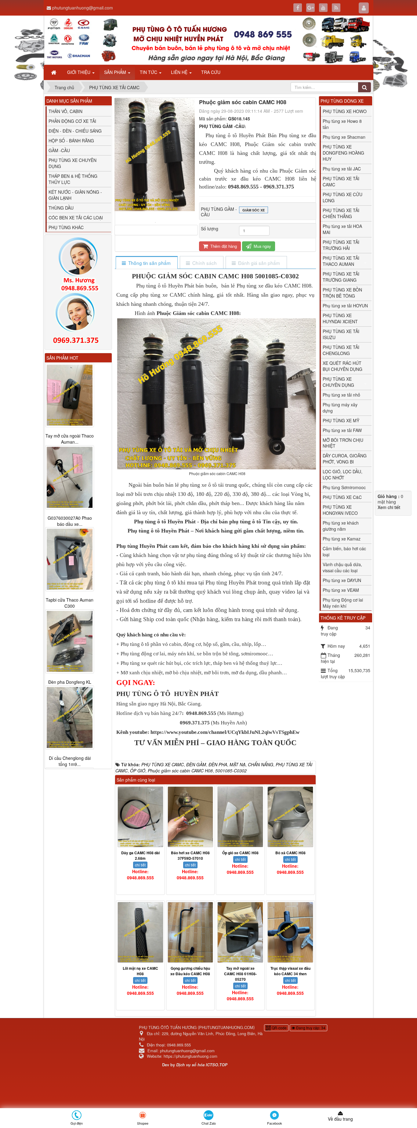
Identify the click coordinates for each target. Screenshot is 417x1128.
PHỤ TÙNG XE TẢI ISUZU (341, 334)
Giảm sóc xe (253, 210)
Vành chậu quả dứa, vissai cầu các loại (342, 567)
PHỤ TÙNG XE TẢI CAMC (341, 181)
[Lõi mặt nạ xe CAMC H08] (140, 932)
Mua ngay (261, 246)
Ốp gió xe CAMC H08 (240, 852)
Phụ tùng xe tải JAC (342, 169)
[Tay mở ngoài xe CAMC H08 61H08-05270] (240, 932)
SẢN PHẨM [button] (115, 72)
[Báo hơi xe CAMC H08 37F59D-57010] (190, 816)
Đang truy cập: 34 (310, 1027)
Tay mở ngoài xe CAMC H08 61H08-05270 (240, 973)
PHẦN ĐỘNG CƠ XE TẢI (72, 121)
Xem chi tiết (389, 507)
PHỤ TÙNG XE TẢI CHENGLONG (341, 350)
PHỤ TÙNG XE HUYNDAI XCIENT (340, 318)
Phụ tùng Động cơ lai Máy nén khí (343, 603)
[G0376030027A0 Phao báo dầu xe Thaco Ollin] (69, 477)
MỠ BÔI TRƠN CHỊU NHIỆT (343, 443)
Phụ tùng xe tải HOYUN (345, 305)
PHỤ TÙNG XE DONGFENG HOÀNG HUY (343, 153)
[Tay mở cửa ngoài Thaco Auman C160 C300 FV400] (69, 395)
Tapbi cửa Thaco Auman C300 (69, 603)
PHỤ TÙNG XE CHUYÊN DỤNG (338, 382)
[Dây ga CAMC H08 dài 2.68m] (140, 816)
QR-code (279, 1027)
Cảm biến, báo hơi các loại (344, 551)
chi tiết (140, 864)
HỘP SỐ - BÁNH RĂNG (71, 140)
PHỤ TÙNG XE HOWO (345, 111)
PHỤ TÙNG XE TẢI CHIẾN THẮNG (341, 213)
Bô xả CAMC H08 (290, 852)
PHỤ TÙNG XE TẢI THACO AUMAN (341, 261)
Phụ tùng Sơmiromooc (344, 487)
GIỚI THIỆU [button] (79, 72)
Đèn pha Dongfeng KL (69, 682)
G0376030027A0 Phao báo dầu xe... (70, 521)
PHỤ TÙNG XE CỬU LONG (342, 197)
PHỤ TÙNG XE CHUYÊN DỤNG (72, 163)
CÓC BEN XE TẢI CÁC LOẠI (76, 217)
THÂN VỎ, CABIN (65, 111)
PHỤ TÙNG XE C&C (342, 497)
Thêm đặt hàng (223, 246)
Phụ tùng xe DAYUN (342, 580)
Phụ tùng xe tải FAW (342, 430)
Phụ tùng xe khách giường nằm (341, 526)
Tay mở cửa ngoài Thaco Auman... (69, 439)
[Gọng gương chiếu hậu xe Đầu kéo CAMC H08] (190, 932)
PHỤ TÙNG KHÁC (66, 227)
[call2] (78, 319)
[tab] (146, 263)
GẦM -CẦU (59, 150)
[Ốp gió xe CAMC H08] (240, 816)
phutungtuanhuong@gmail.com (82, 8)
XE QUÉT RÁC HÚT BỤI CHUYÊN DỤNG (342, 366)
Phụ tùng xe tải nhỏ (341, 395)
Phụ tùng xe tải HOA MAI (342, 229)
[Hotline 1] (78, 264)
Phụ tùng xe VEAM (341, 590)
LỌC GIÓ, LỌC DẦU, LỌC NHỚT (342, 474)
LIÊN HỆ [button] (180, 72)
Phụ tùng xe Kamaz (342, 539)
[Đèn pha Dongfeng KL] (69, 642)
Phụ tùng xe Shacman (344, 137)
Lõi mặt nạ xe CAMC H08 (140, 970)
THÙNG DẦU (61, 208)
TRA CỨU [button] (210, 72)
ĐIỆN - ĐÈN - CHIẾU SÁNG (75, 131)
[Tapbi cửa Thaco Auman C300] (69, 559)
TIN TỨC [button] (149, 72)
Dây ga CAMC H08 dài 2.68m (140, 855)
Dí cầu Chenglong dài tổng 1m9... (70, 761)
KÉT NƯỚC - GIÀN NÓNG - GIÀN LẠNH (75, 195)
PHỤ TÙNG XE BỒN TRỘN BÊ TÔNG (342, 293)
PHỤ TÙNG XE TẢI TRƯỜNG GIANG (341, 277)
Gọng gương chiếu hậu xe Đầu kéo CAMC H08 (190, 970)
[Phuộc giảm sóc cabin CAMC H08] (156, 222)
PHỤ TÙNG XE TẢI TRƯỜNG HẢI (341, 245)
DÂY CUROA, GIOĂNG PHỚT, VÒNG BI (345, 458)
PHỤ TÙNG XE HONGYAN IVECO (340, 510)
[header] (208, 40)
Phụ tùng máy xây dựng (340, 407)
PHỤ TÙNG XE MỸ (341, 420)
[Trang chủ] (54, 72)
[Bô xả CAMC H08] (290, 816)
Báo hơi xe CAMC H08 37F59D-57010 (190, 855)
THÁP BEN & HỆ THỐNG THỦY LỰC (73, 179)
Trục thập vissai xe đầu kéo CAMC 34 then (290, 970)
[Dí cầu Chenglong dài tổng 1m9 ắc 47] (69, 718)
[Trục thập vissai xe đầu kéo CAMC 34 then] (290, 932)
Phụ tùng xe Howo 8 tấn (342, 124)
